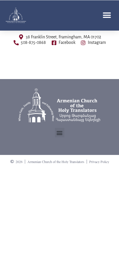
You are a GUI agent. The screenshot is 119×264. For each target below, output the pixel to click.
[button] (106, 15)
